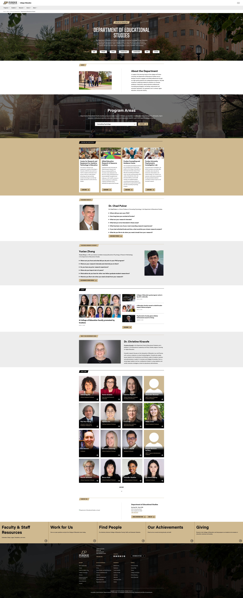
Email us (150, 516)
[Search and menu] (238, 2)
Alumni (28, 7)
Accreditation (98, 565)
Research (21, 7)
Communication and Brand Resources (103, 570)
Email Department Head (138, 516)
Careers (80, 568)
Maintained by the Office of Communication (143, 592)
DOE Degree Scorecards (129, 592)
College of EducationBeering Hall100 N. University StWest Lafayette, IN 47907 (101, 551)
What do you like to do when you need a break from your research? (131, 232)
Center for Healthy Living (84, 570)
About (34, 7)
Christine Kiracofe (128, 345)
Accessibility (93, 592)
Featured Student (136, 51)
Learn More (142, 124)
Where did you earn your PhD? (120, 213)
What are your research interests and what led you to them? (99, 264)
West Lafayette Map (83, 565)
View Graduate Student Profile (87, 280)
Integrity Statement (107, 592)
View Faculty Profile (114, 236)
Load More (121, 487)
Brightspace (116, 568)
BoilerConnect (116, 565)
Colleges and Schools (83, 572)
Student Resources (100, 579)
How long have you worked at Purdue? (122, 216)
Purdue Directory (134, 575)
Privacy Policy (115, 592)
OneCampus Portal (117, 579)
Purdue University (134, 565)
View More (126, 327)
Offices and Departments (101, 577)
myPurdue (116, 575)
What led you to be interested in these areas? (124, 223)
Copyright (112, 591)
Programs (6, 7)
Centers (113, 51)
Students (13, 7)
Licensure (98, 575)
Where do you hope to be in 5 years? (92, 270)
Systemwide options (137, 556)
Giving (97, 568)
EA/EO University (99, 592)
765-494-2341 (99, 556)
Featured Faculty (124, 51)
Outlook (115, 581)
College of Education (25, 3)
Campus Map (133, 568)
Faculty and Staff (117, 572)
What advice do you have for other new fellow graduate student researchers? (105, 273)
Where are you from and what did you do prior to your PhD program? (102, 260)
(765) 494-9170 (134, 512)
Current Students (117, 570)
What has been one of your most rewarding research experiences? (131, 226)
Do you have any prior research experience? (94, 267)
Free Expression (121, 592)
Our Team (156, 51)
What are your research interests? (121, 219)
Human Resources (82, 581)
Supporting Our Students (101, 581)
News (147, 51)
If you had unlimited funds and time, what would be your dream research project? (136, 229)
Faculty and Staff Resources (101, 572)
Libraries (80, 583)
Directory (81, 575)
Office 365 (116, 577)
